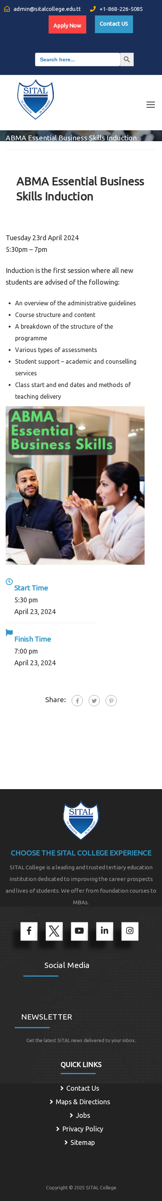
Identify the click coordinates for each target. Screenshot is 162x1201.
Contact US (114, 23)
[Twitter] (94, 700)
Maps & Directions (83, 1101)
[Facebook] (77, 700)
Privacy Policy (82, 1128)
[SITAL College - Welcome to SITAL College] (35, 95)
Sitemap (82, 1142)
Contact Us (82, 1088)
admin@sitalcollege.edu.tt (46, 9)
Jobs (83, 1115)
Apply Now (67, 25)
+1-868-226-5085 (120, 9)
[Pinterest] (111, 700)
